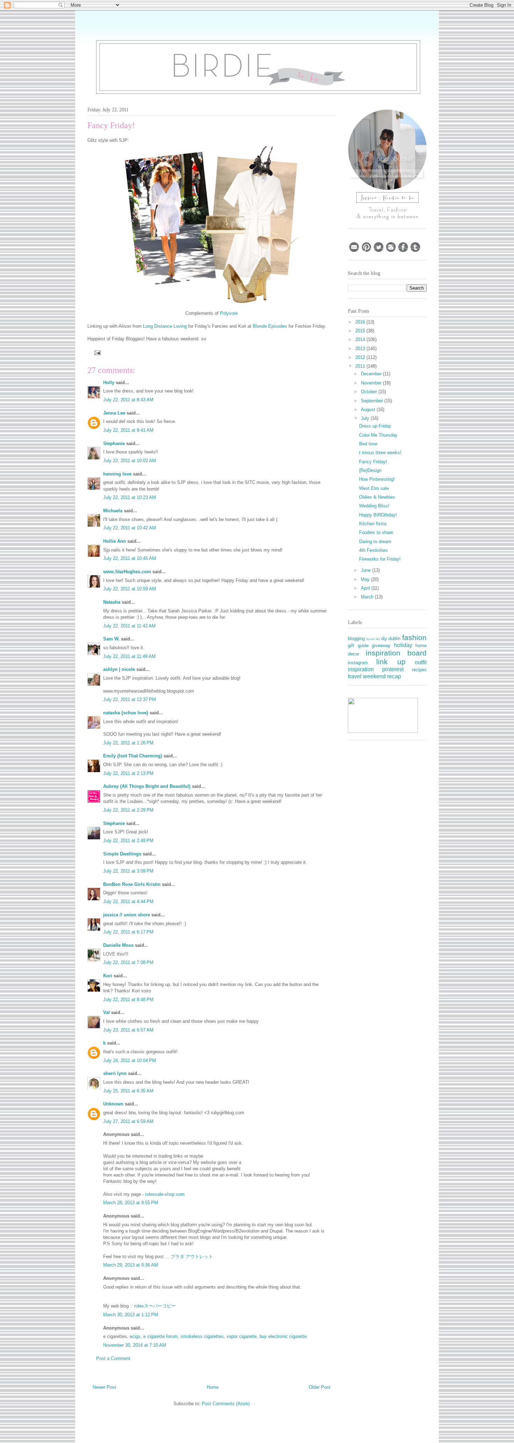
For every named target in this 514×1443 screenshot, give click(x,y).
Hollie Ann (114, 541)
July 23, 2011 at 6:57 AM (128, 1030)
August (369, 409)
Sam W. (111, 638)
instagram (358, 662)
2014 (360, 339)
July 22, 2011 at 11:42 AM (129, 626)
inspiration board (396, 653)
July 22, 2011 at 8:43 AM (128, 399)
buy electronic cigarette (283, 1336)
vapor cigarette (242, 1336)
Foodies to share (376, 532)
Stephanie (114, 443)
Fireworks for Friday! (380, 559)
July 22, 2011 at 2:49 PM (128, 840)
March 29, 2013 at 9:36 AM (130, 1265)
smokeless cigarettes (202, 1336)
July (366, 418)
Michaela (112, 510)
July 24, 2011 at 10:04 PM (129, 1060)
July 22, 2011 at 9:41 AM (128, 430)
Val (106, 1012)
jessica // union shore (126, 914)
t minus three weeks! (380, 452)
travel (355, 676)
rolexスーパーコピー (155, 1306)
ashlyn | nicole (119, 669)
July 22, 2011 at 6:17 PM (128, 932)
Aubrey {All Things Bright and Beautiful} (147, 786)
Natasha (111, 602)
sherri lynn (115, 1073)
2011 (360, 366)
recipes (419, 669)
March (368, 596)
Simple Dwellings (122, 853)
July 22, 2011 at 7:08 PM (128, 962)
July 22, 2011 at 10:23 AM (129, 497)
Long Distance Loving (165, 326)
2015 (360, 330)
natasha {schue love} (125, 712)
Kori (107, 975)
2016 (360, 322)
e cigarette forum (160, 1336)
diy (384, 638)
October (369, 391)
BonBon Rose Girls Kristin (131, 884)
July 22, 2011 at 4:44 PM (128, 901)
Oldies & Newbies (377, 497)
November (372, 383)
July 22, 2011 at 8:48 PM (128, 999)
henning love (117, 474)
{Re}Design (370, 470)
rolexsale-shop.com (165, 1194)
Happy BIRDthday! (378, 515)
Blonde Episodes (270, 326)
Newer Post (104, 1387)
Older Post (319, 1387)
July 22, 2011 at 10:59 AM (129, 588)
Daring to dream (375, 541)
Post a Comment (113, 1358)
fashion (414, 637)
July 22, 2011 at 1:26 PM (128, 742)
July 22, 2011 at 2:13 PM (128, 773)
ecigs (135, 1336)
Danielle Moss (119, 945)
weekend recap (382, 676)
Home (213, 1387)
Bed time (368, 443)
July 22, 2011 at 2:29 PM (128, 810)
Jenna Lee (114, 413)
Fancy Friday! (373, 461)
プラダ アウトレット (192, 1256)
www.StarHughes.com (127, 571)
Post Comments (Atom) (226, 1403)
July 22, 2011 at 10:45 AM (129, 558)
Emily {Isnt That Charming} (132, 755)
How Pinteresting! (377, 479)
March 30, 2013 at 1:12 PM (130, 1314)
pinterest (393, 669)
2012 (360, 357)
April (366, 588)
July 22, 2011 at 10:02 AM (129, 460)
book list (373, 639)
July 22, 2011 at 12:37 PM (129, 699)
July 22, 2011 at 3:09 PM (128, 871)
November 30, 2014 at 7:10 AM (134, 1345)
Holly (108, 382)
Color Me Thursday (378, 435)
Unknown (113, 1103)
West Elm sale (374, 488)
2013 (360, 348)
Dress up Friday (375, 426)
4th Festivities (373, 550)
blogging (356, 638)
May (366, 579)
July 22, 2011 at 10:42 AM (129, 527)
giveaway (381, 645)
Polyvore (229, 313)
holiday (403, 645)
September (372, 400)
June (366, 570)
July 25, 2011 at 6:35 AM (128, 1091)
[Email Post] (97, 352)
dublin (394, 638)
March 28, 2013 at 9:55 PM (130, 1202)
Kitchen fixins (373, 523)
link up (390, 662)
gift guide (358, 645)
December (372, 373)
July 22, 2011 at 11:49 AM (129, 656)
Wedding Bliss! (374, 505)
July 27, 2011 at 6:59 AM (128, 1121)
